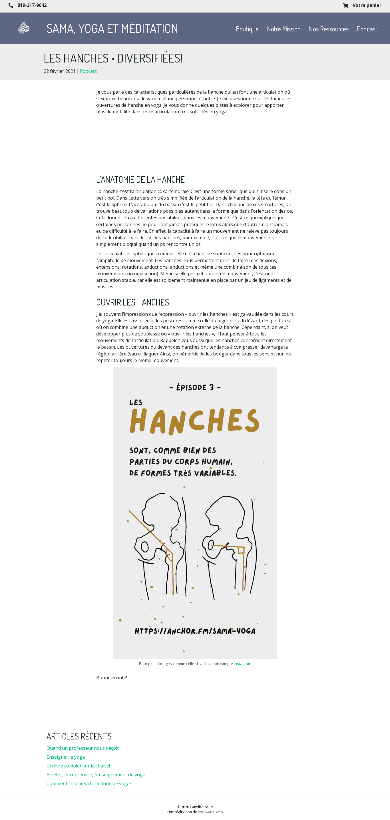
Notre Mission (284, 28)
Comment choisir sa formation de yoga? (89, 783)
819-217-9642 (32, 5)
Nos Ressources (329, 28)
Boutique (247, 28)
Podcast (367, 28)
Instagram (242, 663)
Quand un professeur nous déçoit (83, 748)
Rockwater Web (210, 811)
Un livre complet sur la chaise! (78, 766)
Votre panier (367, 5)
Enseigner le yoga (66, 757)
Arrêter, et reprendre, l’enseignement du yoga (96, 774)
